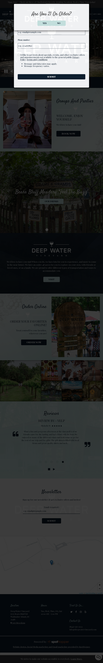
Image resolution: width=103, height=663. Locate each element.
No (58, 23)
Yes (45, 23)
